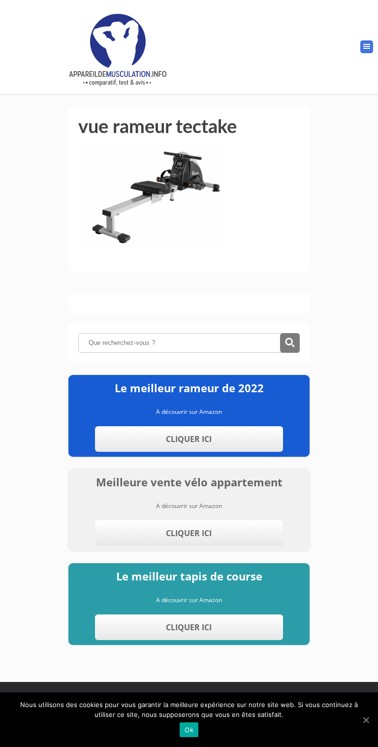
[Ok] (366, 720)
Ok (189, 730)
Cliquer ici (189, 439)
